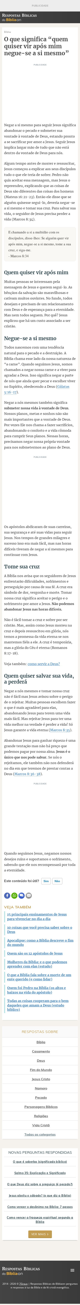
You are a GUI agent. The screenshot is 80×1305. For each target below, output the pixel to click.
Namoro (41, 1088)
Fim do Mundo (41, 1070)
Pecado (41, 1097)
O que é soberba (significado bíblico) (40, 1162)
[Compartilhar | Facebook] (7, 896)
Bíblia (41, 1042)
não (57, 881)
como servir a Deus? (44, 664)
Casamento (41, 1051)
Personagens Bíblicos (41, 1107)
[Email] (29, 896)
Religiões (41, 1116)
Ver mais (38, 1234)
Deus (41, 1060)
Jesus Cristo (41, 1079)
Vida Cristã (41, 1125)
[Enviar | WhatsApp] (14, 896)
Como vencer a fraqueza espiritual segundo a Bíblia (40, 1220)
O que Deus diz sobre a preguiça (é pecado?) (40, 1184)
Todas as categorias (40, 1134)
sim (46, 881)
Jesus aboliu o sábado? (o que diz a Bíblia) (40, 1195)
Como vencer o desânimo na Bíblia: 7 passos (40, 1207)
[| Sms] (21, 896)
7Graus (23, 1283)
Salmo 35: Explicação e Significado (40, 1173)
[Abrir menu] (72, 1270)
